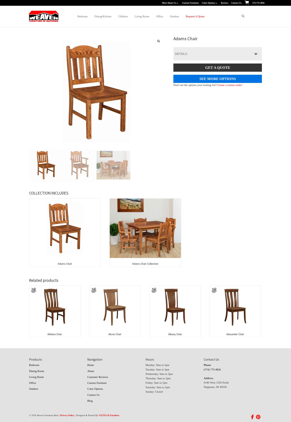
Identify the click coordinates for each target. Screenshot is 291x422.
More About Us (169, 3)
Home (90, 365)
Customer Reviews (97, 376)
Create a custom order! (229, 85)
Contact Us (236, 3)
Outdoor (174, 16)
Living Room (142, 16)
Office (159, 16)
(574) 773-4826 (212, 369)
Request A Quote (195, 16)
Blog (90, 400)
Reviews (224, 3)
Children (123, 16)
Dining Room (36, 371)
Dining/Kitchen (102, 16)
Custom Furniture (190, 3)
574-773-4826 (258, 3)
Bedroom (82, 16)
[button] (158, 41)
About (90, 371)
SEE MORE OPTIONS (217, 79)
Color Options (208, 3)
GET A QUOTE (217, 68)
